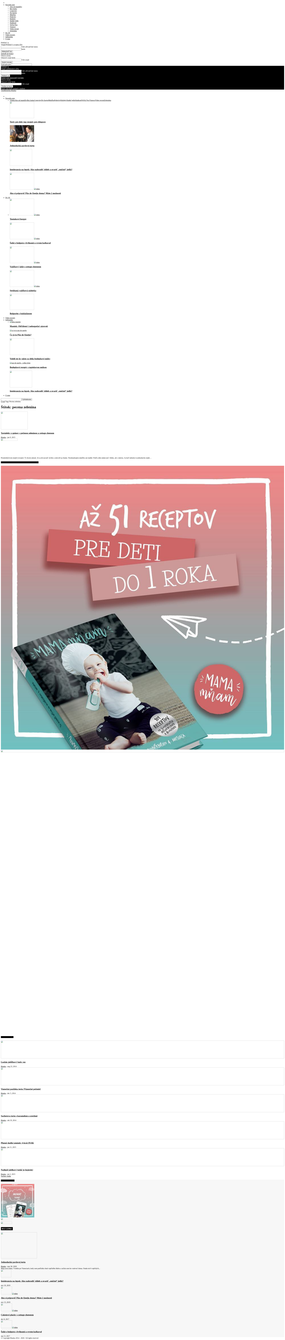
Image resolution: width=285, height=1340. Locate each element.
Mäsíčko (13, 15)
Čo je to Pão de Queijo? (21, 335)
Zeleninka (13, 31)
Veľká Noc (14, 25)
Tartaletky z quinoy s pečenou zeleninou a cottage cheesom (27, 433)
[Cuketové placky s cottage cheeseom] (9, 1310)
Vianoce (13, 27)
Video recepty (10, 35)
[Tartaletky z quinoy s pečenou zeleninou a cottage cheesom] (14, 429)
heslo (23, 49)
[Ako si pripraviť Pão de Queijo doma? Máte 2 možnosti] (25, 189)
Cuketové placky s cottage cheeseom (17, 1315)
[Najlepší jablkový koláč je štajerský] (142, 1165)
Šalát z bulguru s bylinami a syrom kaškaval (30, 243)
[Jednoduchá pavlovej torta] (22, 141)
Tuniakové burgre (18, 219)
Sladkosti (13, 23)
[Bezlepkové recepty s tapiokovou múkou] (20, 363)
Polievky (13, 17)
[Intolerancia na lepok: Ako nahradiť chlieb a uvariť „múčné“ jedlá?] (21, 165)
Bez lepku (13, 9)
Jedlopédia (9, 37)
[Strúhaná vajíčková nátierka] (25, 286)
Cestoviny (13, 11)
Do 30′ (7, 33)
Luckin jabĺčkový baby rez (13, 1062)
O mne (7, 39)
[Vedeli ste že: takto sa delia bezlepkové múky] (22, 354)
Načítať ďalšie (6, 1176)
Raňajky (13, 19)
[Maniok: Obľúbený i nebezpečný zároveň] (15, 322)
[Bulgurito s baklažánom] (22, 309)
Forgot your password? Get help (12, 78)
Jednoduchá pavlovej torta (22, 145)
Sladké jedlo (14, 21)
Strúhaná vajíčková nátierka (23, 290)
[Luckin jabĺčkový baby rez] (142, 1058)
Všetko (12, 100)
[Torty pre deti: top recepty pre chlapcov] (22, 117)
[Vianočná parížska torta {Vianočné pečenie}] (142, 1085)
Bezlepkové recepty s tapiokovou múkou (28, 367)
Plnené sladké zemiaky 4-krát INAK (17, 1143)
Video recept (14, 29)
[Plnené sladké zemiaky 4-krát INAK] (142, 1139)
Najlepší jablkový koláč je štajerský (17, 1170)
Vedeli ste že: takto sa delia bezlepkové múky (30, 359)
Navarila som (10, 5)
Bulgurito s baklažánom (21, 313)
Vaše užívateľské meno (29, 47)
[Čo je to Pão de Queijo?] (18, 330)
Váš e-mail (25, 60)
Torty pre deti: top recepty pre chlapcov (28, 122)
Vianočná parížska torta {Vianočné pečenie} (21, 1089)
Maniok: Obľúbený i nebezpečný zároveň (29, 326)
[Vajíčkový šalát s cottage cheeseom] (25, 262)
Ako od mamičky (16, 7)
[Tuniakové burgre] (25, 215)
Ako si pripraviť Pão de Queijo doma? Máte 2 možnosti (35, 193)
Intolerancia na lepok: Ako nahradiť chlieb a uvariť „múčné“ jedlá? (41, 169)
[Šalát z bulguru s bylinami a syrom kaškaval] (25, 239)
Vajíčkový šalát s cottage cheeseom (25, 267)
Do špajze (13, 13)
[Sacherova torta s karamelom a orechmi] (142, 1112)
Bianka (3, 437)
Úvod (3, 401)
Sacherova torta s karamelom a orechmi (19, 1116)
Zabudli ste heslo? (7, 54)
